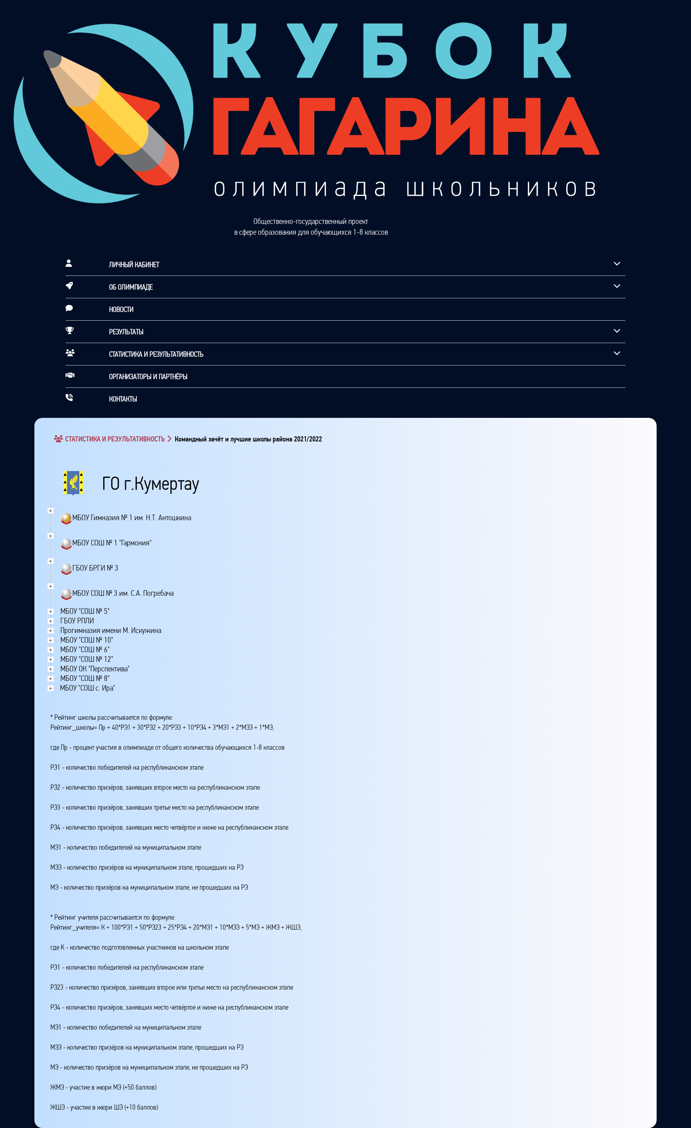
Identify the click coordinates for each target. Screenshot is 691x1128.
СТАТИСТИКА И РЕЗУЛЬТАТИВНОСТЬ (115, 439)
